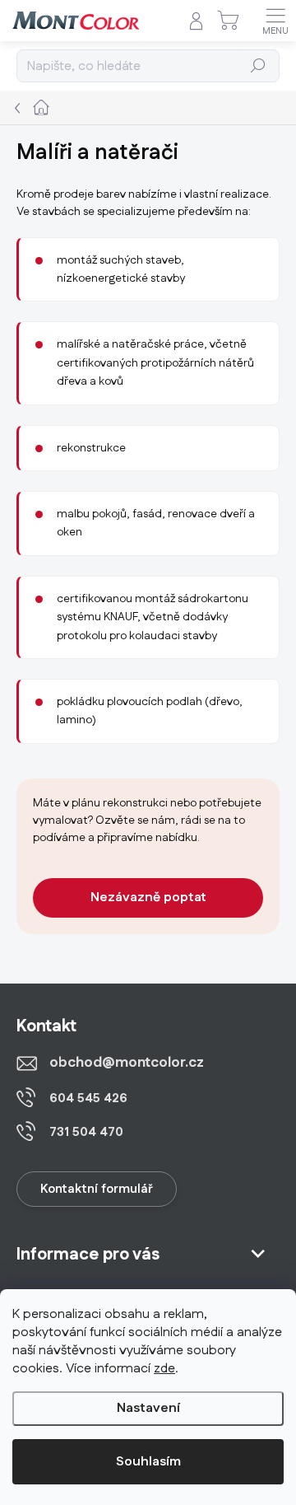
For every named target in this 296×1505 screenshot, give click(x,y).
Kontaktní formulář (96, 1189)
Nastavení (148, 1408)
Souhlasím (148, 1461)
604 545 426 (88, 1098)
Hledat (258, 65)
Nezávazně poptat (148, 897)
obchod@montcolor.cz (126, 1063)
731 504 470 (86, 1132)
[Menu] (275, 20)
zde (164, 1368)
